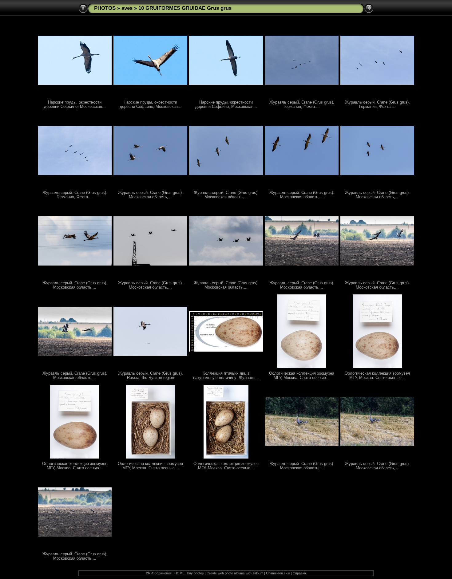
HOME (179, 573)
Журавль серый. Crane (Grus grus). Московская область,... (150, 195)
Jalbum (257, 573)
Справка (299, 573)
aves (127, 8)
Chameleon (274, 573)
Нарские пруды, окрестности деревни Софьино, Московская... (75, 104)
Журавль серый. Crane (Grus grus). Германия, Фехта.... (301, 104)
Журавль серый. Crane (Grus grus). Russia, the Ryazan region (150, 375)
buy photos (195, 573)
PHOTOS (105, 8)
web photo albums (231, 573)
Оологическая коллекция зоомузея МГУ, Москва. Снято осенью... (301, 375)
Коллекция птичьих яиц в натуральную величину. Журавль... (226, 375)
